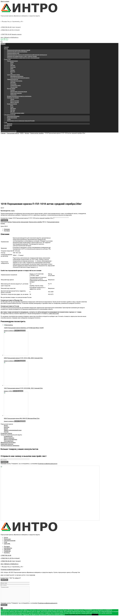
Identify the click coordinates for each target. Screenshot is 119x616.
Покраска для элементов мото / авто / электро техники (22, 56)
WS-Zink (12, 111)
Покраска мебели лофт (13, 53)
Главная (6, 47)
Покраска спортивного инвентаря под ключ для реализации (23, 57)
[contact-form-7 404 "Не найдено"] (10, 578)
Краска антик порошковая (20, 222)
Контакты (7, 128)
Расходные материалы (13, 116)
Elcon (11, 105)
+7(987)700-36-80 (6, 34)
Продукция (7, 59)
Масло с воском (14, 102)
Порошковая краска (12, 61)
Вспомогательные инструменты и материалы (19, 96)
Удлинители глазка (15, 85)
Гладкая (12, 70)
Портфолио (7, 551)
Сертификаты (8, 125)
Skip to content (5, 1)
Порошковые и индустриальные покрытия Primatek (21, 120)
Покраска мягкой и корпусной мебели (17, 51)
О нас (5, 122)
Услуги (6, 48)
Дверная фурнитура (12, 79)
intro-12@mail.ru (5, 37)
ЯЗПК (22, 133)
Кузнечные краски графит (17, 113)
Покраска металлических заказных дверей (18, 50)
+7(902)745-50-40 (6, 27)
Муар (11, 64)
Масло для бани (14, 100)
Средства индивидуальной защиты (19, 77)
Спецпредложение (9, 114)
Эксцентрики (13, 87)
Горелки (12, 90)
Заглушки (12, 82)
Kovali (11, 107)
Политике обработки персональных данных (78, 614)
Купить (3, 223)
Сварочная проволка (16, 93)
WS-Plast (12, 110)
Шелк (11, 68)
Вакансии (9, 123)
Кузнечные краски (12, 104)
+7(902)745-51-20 (6, 30)
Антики (27, 133)
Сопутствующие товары (13, 74)
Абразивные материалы (16, 76)
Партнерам (7, 549)
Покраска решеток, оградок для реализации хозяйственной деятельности (27, 54)
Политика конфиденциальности (10, 569)
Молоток (12, 71)
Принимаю (95, 614)
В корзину (4, 220)
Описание (7, 229)
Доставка (7, 127)
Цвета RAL (7, 543)
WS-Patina (13, 108)
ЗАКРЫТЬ (4, 580)
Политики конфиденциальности (47, 463)
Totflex (9, 119)
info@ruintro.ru (14, 37)
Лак (11, 73)
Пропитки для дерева (13, 97)
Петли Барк (13, 84)
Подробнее (22, 330)
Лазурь (12, 99)
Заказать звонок (16, 34)
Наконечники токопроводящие (18, 91)
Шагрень (12, 65)
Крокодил (13, 67)
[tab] (47, 229)
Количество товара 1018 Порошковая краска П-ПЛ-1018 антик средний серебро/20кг (27, 218)
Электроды (13, 94)
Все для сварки (11, 88)
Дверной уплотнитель (16, 81)
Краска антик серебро (37, 133)
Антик (12, 62)
